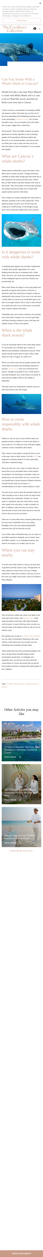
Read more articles (21, 851)
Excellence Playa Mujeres (31, 636)
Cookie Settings (21, 20)
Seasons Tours (28, 618)
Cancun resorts (13, 369)
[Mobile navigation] (39, 29)
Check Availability (21, 1254)
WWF (35, 456)
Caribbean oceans (21, 119)
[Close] (40, 3)
